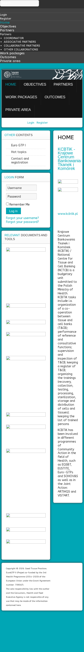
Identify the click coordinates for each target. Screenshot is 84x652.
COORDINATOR (14, 38)
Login (31, 122)
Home (5, 22)
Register (42, 122)
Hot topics (18, 152)
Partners (7, 30)
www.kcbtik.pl (68, 214)
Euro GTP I (18, 145)
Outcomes (8, 57)
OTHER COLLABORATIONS (21, 49)
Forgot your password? (22, 222)
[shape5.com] (42, 622)
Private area (10, 61)
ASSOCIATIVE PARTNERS (20, 41)
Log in (13, 211)
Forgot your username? (22, 218)
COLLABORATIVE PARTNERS (22, 45)
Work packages (12, 53)
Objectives (8, 26)
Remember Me (19, 204)
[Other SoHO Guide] (26, 480)
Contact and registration (20, 160)
